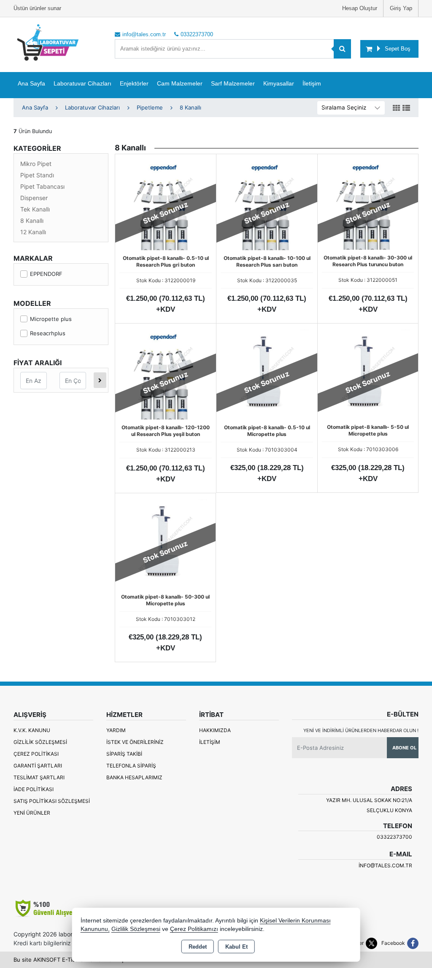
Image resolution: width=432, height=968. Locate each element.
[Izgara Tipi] (396, 108)
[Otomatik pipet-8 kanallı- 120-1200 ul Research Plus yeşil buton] (165, 373)
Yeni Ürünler (32, 813)
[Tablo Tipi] (406, 108)
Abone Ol (404, 748)
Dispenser (34, 197)
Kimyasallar (278, 83)
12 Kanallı (33, 231)
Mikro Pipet (35, 163)
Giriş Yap (401, 8)
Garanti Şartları (38, 765)
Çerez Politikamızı (194, 929)
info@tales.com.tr (385, 865)
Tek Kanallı (35, 209)
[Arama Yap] (342, 49)
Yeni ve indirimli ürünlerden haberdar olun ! (360, 730)
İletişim (311, 83)
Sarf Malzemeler (233, 83)
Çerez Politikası (36, 754)
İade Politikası (34, 789)
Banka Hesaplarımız (134, 777)
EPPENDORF (46, 273)
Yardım (116, 730)
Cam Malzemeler (179, 83)
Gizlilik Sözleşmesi (40, 742)
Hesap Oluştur (359, 8)
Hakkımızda (215, 730)
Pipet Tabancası (42, 186)
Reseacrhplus (47, 333)
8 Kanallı (31, 220)
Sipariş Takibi (124, 754)
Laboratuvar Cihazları (82, 83)
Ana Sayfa (31, 83)
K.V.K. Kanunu (32, 730)
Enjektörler (134, 83)
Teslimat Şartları (39, 777)
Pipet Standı (37, 175)
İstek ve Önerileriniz (135, 742)
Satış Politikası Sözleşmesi (52, 801)
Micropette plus (51, 319)
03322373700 (394, 837)
